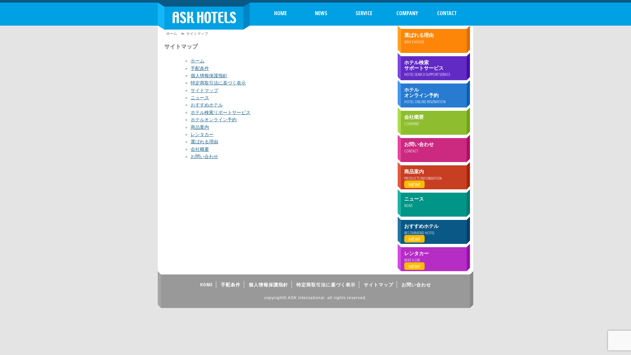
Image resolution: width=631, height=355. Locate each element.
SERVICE (364, 13)
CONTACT (447, 13)
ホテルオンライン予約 (214, 119)
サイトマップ (204, 90)
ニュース (200, 97)
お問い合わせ (204, 156)
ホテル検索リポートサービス (220, 112)
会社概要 (200, 149)
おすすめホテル (207, 104)
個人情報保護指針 (209, 75)
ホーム (171, 34)
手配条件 (200, 68)
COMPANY (407, 13)
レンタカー (202, 134)
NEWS (321, 13)
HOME (280, 13)
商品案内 (200, 127)
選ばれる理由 (204, 141)
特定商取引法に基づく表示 (218, 82)
